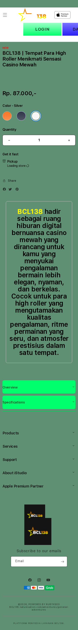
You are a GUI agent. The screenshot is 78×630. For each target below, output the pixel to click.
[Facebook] (5, 190)
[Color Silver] (36, 116)
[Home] (32, 15)
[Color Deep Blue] (21, 116)
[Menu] (5, 15)
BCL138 (30, 212)
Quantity (9, 130)
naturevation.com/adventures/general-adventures (44, 608)
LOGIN (42, 29)
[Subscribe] (62, 561)
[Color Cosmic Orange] (7, 116)
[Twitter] (11, 190)
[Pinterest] (18, 190)
